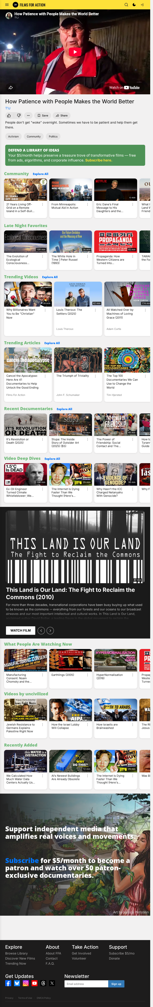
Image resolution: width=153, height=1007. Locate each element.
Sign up (116, 983)
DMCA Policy (44, 997)
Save (45, 115)
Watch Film (20, 630)
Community (34, 136)
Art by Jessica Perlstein (131, 912)
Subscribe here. (98, 160)
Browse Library (16, 953)
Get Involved (81, 953)
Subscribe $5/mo (122, 953)
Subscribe (22, 860)
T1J (7, 108)
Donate (114, 958)
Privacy (9, 997)
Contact (52, 958)
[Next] (50, 630)
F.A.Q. (50, 963)
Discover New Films (20, 958)
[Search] (126, 4)
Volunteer (79, 958)
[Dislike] (19, 115)
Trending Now (15, 963)
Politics (53, 136)
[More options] (42, 204)
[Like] (9, 115)
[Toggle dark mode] (134, 4)
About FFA (53, 953)
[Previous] (41, 630)
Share (64, 115)
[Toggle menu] (7, 5)
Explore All (40, 174)
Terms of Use (25, 997)
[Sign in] (142, 4)
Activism (13, 136)
